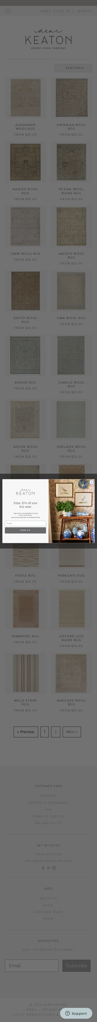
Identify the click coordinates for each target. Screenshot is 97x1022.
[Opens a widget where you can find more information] (76, 1014)
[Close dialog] (91, 482)
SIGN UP (25, 530)
